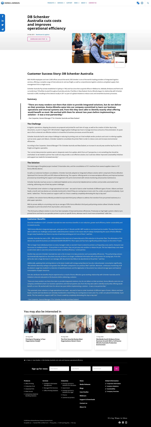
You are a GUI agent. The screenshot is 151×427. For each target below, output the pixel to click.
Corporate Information (114, 383)
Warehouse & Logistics (42, 34)
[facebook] (120, 422)
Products (51, 3)
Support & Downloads (87, 399)
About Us (83, 407)
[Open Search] (148, 3)
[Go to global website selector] (142, 3)
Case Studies (36, 360)
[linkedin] (123, 422)
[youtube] (126, 422)
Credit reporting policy (63, 423)
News (76, 3)
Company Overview (113, 391)
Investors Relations (113, 386)
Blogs (81, 388)
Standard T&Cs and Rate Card (40, 423)
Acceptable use (27, 423)
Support (69, 3)
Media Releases (85, 384)
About (83, 3)
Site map (73, 423)
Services (60, 3)
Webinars (83, 396)
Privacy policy (53, 423)
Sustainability (111, 389)
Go (116, 368)
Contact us (92, 3)
